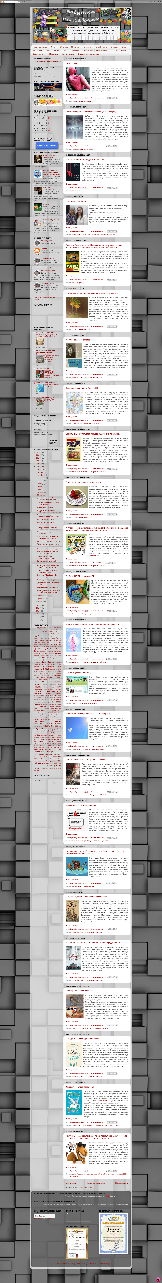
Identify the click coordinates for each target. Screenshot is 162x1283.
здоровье (43, 677)
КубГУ (59, 687)
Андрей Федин (39, 638)
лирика (74, 101)
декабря (41, 469)
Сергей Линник (38, 735)
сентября (41, 478)
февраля (41, 598)
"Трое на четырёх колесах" (101, 922)
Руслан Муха (44, 731)
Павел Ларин (46, 715)
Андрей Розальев (55, 636)
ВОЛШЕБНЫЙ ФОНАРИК (45, 383)
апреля (41, 492)
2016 (38, 617)
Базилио (43, 642)
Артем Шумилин (45, 640)
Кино (64, 50)
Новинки (58, 708)
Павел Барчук (38, 715)
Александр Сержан (39, 629)
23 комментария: (96, 883)
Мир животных (120, 50)
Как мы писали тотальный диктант (81, 805)
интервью (53, 679)
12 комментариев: (97, 187)
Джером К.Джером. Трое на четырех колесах (86, 897)
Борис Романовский (40, 644)
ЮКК (35, 768)
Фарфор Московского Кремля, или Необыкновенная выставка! (51, 358)
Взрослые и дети (39, 54)
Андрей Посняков (41, 636)
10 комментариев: (97, 1073)
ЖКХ (48, 50)
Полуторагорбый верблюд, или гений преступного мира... (48, 591)
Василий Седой (55, 646)
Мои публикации (101, 47)
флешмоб (41, 747)
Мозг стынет (71, 63)
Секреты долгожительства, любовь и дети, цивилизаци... (48, 528)
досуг (74, 191)
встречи (87, 234)
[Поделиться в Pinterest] (116, 98)
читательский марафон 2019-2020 (47, 750)
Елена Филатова (44, 675)
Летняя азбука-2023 (53, 691)
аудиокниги (57, 640)
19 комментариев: (97, 420)
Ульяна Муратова (39, 745)
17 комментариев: (97, 977)
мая (39, 489)
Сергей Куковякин (54, 733)
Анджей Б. (49, 634)
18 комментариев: (97, 98)
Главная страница (40, 47)
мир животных (55, 699)
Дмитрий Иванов (40, 666)
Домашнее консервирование (88, 54)
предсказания (39, 721)
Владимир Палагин (45, 651)
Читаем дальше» (72, 94)
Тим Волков (38, 743)
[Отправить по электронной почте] (108, 98)
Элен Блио (53, 763)
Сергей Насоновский (49, 735)
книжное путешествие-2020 (52, 684)
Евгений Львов (42, 671)
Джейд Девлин (44, 664)
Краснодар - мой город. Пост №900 (82, 388)
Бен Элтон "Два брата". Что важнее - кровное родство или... (93, 943)
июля (40, 484)
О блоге (54, 47)
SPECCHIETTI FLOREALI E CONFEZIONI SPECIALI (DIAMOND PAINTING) (51, 373)
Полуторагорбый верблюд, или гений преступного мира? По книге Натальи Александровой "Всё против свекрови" (96, 1137)
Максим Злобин (55, 697)
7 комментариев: (96, 146)
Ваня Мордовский (44, 646)
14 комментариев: (97, 326)
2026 (38, 452)
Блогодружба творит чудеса (79, 991)
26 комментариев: (97, 838)
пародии (46, 717)
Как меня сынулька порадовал (80, 1087)
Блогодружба (38, 50)
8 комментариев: (96, 659)
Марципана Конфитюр (40, 699)
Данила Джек (38, 660)
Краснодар (37, 76)
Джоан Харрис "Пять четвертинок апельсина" (86, 759)
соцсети (100, 614)
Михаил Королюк (47, 702)
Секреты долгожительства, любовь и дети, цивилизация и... (93, 434)
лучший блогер (51, 695)
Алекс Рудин (57, 627)
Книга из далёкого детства (78, 340)
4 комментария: (96, 562)
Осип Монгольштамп (54, 713)
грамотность (76, 841)
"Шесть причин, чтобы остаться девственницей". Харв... (48, 545)
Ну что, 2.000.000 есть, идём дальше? (51, 220)
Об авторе (64, 47)
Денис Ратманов (48, 662)
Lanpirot (58, 768)
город (74, 423)
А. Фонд (37, 627)
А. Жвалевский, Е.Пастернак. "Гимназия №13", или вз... (47, 537)
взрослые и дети (78, 234)
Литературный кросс (40, 695)
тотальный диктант (101, 841)
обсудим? (80, 282)
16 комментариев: (97, 231)
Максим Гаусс (42, 697)
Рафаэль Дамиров (50, 726)
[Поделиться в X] (112, 98)
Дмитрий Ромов (54, 666)
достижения (96, 1028)
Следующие (72, 1183)
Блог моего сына (68, 54)
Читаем (56, 50)
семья (106, 1125)
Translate (50, 1219)
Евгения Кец (42, 673)
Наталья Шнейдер (55, 706)
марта (40, 596)
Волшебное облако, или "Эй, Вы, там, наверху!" (88, 714)
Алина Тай (42, 634)
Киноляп (57, 682)
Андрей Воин (57, 634)
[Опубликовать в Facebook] (114, 98)
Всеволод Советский (40, 653)
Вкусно (36, 651)
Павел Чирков (38, 717)
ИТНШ (43, 682)
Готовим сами (87, 50)
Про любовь (74, 50)
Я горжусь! (46, 187)
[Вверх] (158, 1280)
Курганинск (38, 780)
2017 (38, 614)
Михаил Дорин (38, 702)
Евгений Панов (51, 671)
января (40, 601)
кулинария (38, 689)
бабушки (37, 642)
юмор (90, 329)
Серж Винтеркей (40, 739)
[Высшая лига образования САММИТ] (47, 300)
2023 (38, 461)
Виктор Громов (55, 649)
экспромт (46, 763)
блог (47, 642)
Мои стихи (75, 47)
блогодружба (76, 703)
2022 (38, 464)
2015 (38, 620)
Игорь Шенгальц (44, 680)
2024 (38, 458)
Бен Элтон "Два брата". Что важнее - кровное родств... (47, 576)
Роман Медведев (51, 729)
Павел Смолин (56, 715)
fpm (94, 1264)
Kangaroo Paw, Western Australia (50, 400)
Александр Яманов (50, 629)
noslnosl (36, 770)
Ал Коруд (49, 627)
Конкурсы (114, 47)
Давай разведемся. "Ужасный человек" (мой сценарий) (91, 111)
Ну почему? (47, 204)
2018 (38, 611)
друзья (93, 234)
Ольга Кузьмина (42, 713)
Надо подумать (77, 149)
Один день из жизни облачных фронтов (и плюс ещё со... (48, 566)
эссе (42, 766)
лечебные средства (42, 693)
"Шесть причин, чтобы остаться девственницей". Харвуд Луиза (95, 624)
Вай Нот (50, 644)
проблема (87, 101)
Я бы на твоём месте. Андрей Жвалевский (85, 159)
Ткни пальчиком (47, 145)
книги (78, 191)
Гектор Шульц (50, 655)
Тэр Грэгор (57, 743)
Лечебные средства (103, 50)
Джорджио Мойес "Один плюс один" (82, 1039)
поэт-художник (45, 719)
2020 (38, 605)
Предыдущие (121, 1183)
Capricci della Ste (42, 368)
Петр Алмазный (55, 717)
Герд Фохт (58, 655)
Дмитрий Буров (56, 664)
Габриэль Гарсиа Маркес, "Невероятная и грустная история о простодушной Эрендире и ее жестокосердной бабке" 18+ (94, 246)
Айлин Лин (43, 627)
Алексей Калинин (47, 632)
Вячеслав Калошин (39, 655)
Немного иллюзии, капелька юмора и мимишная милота (92, 293)
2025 (38, 455)
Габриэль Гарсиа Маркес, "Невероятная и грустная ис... (49, 511)
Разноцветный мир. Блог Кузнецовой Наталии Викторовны (45, 352)
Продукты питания (52, 724)
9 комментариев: (96, 746)
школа (118, 234)
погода (80, 101)
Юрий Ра (52, 768)
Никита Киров (38, 708)
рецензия (39, 728)
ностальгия (111, 234)
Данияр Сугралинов (49, 660)
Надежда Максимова (55, 704)
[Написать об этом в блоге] (110, 98)
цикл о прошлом (53, 747)
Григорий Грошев (55, 658)
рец (60, 726)
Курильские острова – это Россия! (51, 385)
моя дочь (45, 704)
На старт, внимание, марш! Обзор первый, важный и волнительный (51, 172)
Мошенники (53, 54)
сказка (50, 739)
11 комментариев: (97, 279)
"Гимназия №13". (95, 555)
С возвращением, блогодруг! (79, 672)
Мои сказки (87, 47)
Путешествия (38, 726)
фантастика (50, 745)
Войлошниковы (56, 651)
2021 (38, 467)
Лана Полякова (49, 689)
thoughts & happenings (45, 397)
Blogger (108, 1264)
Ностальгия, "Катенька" (76, 201)
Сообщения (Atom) (85, 1187)
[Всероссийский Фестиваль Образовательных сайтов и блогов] (78, 1221)
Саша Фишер (52, 731)
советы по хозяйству (46, 741)
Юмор (123, 47)
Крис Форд (49, 687)
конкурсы (104, 1028)
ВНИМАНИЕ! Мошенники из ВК (80, 576)
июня (40, 486)
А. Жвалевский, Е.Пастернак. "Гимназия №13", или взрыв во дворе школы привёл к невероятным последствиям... (97, 529)
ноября (41, 472)
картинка (49, 682)
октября (41, 475)
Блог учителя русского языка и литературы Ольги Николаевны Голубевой (46, 334)
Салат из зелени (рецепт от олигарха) (83, 482)
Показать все (57, 411)
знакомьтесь (101, 234)
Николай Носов (49, 708)
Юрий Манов (45, 768)
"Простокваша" (103, 1101)
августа (41, 481)
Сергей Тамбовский (45, 737)
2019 (38, 608)
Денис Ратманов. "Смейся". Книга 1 (49, 156)
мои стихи (56, 702)
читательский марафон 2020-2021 (93, 377)
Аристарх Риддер (50, 638)
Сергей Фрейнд (56, 737)
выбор (74, 886)
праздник (57, 719)
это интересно (89, 149)
